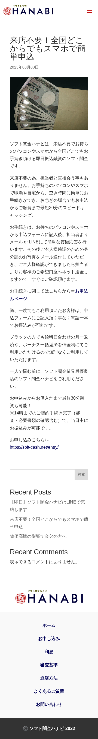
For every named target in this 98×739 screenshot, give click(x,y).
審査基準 (49, 665)
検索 (81, 474)
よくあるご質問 (49, 691)
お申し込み (49, 638)
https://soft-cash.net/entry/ (34, 447)
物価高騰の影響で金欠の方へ (38, 536)
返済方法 (49, 678)
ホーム (49, 625)
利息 (49, 651)
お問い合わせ (49, 704)
